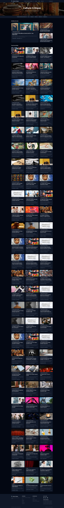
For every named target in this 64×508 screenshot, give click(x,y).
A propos (34, 497)
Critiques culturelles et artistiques (28, 1)
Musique (36, 1)
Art (33, 1)
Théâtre (39, 1)
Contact (33, 498)
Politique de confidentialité (36, 501)
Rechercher (51, 1)
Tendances (45, 16)
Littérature (42, 1)
